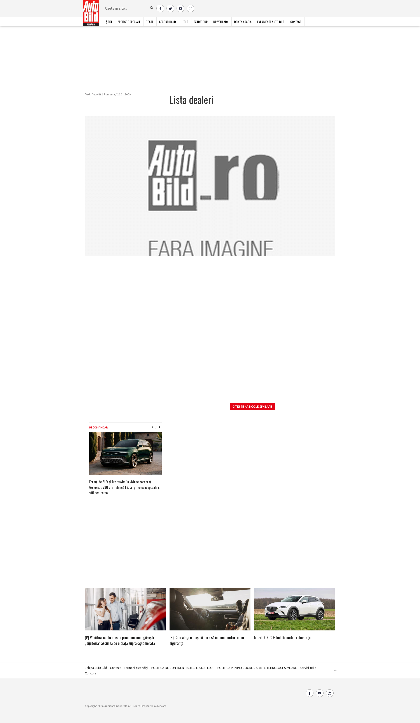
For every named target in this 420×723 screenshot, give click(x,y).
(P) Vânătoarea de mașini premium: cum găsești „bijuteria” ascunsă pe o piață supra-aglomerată (120, 640)
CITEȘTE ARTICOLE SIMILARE (252, 406)
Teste (149, 21)
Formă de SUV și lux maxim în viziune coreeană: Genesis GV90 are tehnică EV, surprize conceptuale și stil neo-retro (124, 487)
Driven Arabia (243, 21)
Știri (109, 21)
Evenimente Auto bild (271, 21)
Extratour (201, 21)
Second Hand (167, 21)
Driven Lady (220, 21)
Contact (295, 21)
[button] (152, 8)
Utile (185, 21)
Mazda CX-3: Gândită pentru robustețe (282, 637)
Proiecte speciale (128, 21)
